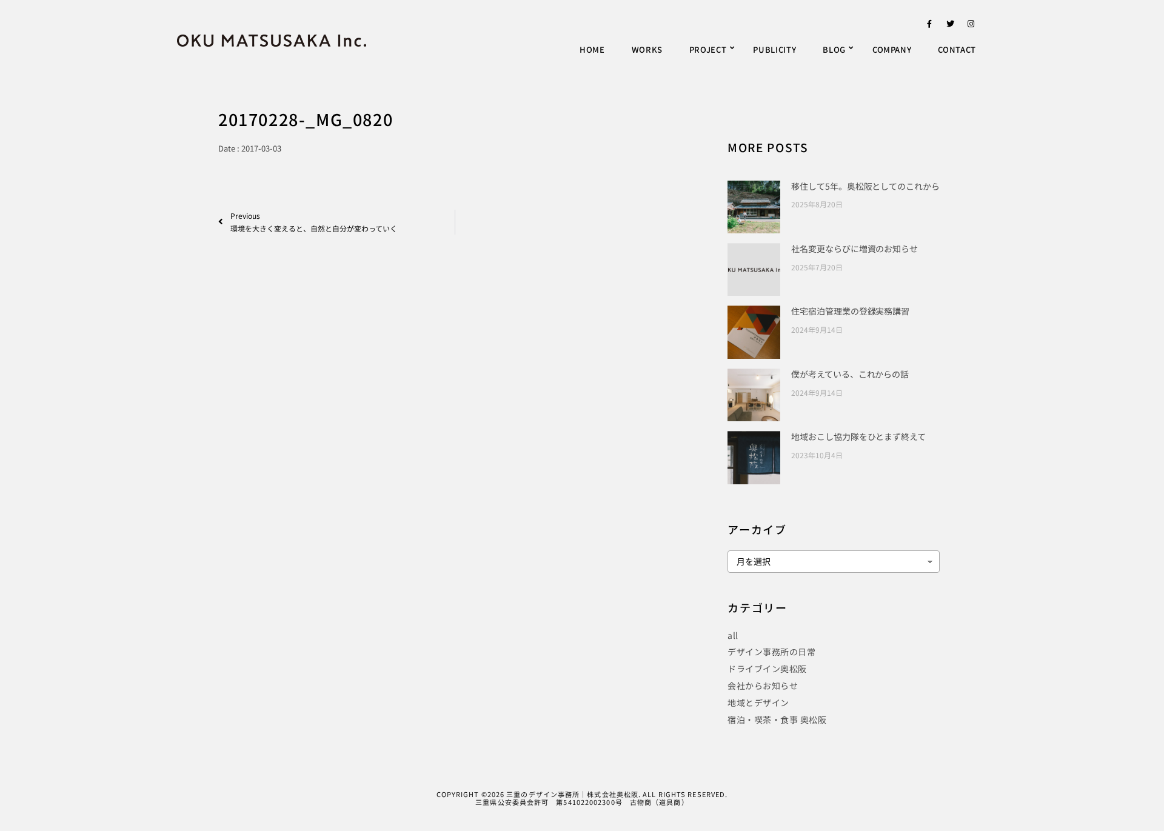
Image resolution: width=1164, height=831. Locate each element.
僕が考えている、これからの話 (850, 374)
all (733, 635)
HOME (592, 49)
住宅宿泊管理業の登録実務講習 (850, 311)
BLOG (834, 49)
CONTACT (957, 49)
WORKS (647, 49)
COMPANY (892, 49)
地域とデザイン (758, 702)
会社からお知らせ (763, 685)
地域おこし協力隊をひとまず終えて (858, 436)
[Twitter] (951, 26)
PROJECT (708, 49)
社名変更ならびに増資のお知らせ (854, 248)
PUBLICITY (774, 49)
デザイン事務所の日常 (771, 652)
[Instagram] (971, 26)
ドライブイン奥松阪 (767, 668)
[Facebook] (929, 26)
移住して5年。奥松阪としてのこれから (865, 186)
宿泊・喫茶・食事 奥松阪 (777, 719)
